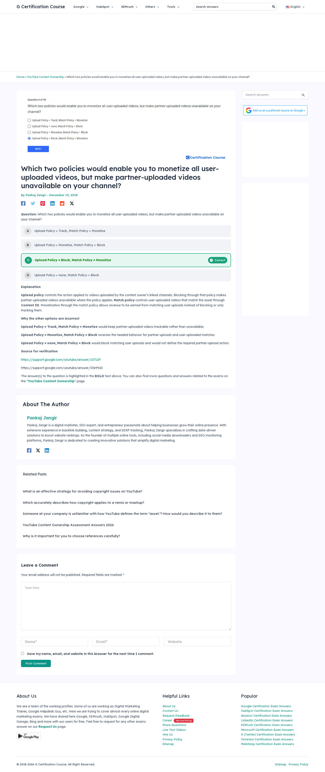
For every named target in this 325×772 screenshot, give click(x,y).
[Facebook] (23, 203)
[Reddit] (62, 203)
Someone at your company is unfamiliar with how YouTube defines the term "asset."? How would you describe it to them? (122, 513)
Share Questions (174, 725)
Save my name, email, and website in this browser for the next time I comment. (90, 654)
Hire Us (167, 734)
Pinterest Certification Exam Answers (267, 739)
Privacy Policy (172, 739)
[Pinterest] (42, 203)
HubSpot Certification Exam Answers (267, 710)
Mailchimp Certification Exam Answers (267, 744)
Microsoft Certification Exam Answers (267, 729)
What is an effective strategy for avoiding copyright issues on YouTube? (82, 491)
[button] (86, 6)
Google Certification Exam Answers (266, 706)
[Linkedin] (52, 203)
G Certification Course (41, 6)
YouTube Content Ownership (45, 77)
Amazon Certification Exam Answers (266, 715)
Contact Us (170, 710)
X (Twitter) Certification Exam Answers (268, 734)
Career (177, 720)
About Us (169, 706)
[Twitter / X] (72, 203)
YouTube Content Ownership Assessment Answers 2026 (68, 525)
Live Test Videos (174, 729)
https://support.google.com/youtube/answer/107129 (61, 360)
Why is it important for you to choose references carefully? (71, 536)
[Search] (273, 6)
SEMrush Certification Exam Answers (266, 725)
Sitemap (168, 744)
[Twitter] (33, 203)
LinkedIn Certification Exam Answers (267, 720)
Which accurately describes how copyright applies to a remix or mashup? (83, 502)
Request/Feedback (175, 715)
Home (20, 77)
